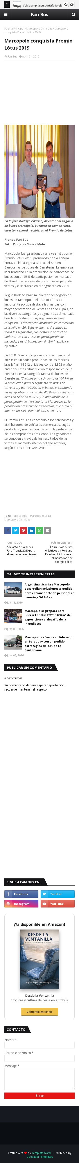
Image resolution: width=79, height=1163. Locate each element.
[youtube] (58, 903)
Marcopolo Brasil (41, 516)
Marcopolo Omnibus (39, 28)
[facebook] (21, 894)
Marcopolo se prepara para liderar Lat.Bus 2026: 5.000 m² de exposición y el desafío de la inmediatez (48, 617)
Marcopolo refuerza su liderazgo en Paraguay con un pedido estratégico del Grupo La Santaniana (49, 643)
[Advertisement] (39, 92)
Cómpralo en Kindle (39, 1012)
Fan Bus (39, 14)
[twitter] (58, 894)
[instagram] (21, 903)
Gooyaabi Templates (40, 1157)
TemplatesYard (41, 1153)
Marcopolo (20, 516)
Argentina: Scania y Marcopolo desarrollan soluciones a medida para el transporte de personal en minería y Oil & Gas (50, 590)
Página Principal (14, 28)
